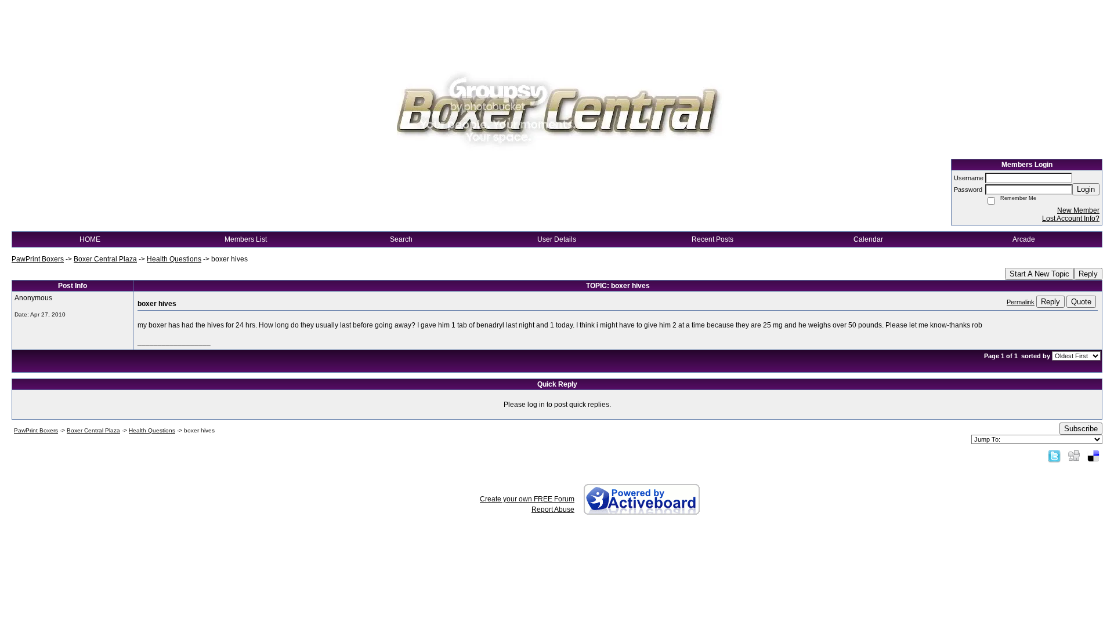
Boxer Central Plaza (105, 259)
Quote (1081, 301)
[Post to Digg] (1074, 456)
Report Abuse (552, 509)
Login (1086, 189)
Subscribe (1081, 428)
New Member (1078, 210)
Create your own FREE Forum (527, 499)
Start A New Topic (1039, 274)
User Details (556, 239)
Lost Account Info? (1070, 218)
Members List (246, 239)
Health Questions (174, 259)
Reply (1088, 274)
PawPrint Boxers (38, 259)
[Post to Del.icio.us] (1093, 456)
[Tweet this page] (1054, 456)
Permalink (1021, 302)
